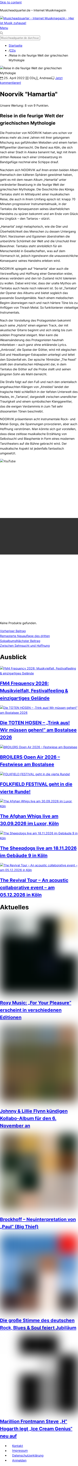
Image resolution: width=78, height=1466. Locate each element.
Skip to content (11, 2)
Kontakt (17, 1446)
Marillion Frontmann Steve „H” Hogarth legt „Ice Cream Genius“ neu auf (36, 1429)
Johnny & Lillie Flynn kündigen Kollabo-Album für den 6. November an (34, 1118)
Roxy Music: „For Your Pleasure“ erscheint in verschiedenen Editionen (35, 1010)
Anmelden (19, 1460)
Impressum (20, 1450)
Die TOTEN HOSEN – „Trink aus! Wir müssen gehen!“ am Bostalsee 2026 (38, 730)
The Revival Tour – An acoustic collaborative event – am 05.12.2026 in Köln (34, 887)
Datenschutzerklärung (28, 1455)
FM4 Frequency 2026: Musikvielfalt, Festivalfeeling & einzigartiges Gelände (34, 690)
